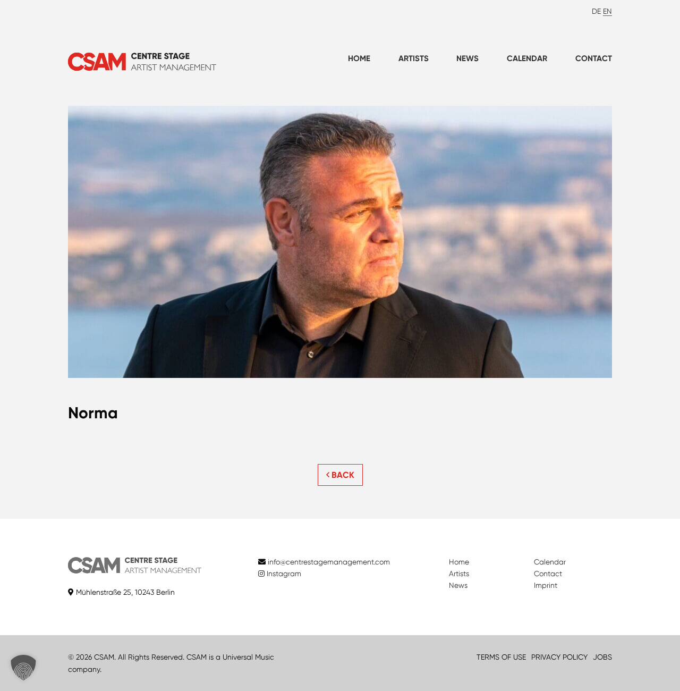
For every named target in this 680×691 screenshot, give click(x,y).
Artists (413, 58)
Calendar (527, 58)
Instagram (283, 573)
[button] (23, 667)
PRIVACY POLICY (559, 657)
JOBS (602, 657)
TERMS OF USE (501, 657)
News (467, 58)
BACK (341, 475)
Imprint (545, 585)
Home (359, 58)
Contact (593, 58)
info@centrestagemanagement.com (329, 562)
